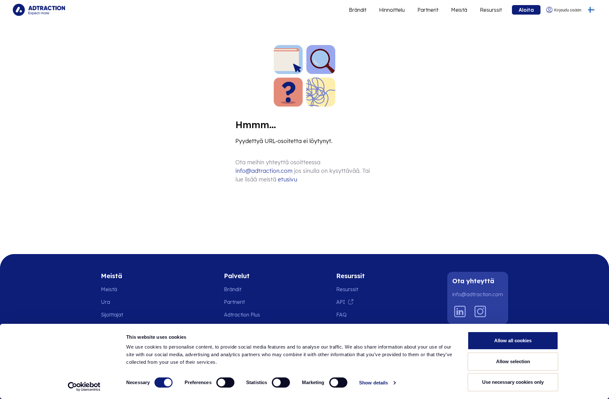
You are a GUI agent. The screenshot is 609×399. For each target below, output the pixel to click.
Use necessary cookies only (513, 382)
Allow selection (513, 361)
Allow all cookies (513, 340)
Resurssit (491, 10)
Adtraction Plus (242, 314)
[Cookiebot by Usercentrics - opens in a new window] (84, 386)
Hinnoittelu (392, 10)
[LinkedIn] (460, 311)
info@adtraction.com (263, 170)
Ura (105, 302)
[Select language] (591, 10)
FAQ (341, 314)
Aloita (526, 10)
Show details (373, 382)
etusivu (287, 179)
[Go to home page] (39, 10)
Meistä (459, 10)
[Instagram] (480, 311)
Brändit (357, 10)
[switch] (225, 382)
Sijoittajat (112, 314)
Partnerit (427, 10)
